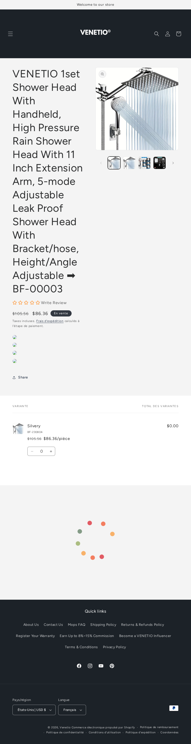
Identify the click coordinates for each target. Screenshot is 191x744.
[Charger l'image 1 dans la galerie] (114, 163)
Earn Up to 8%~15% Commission (87, 636)
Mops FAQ (77, 625)
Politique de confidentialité (65, 732)
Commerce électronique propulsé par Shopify (103, 727)
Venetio (65, 727)
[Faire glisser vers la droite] (173, 163)
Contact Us (53, 625)
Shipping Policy (103, 625)
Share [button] (23, 377)
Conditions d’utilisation (105, 732)
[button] (10, 33)
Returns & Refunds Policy (142, 625)
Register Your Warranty (35, 636)
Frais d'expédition (50, 321)
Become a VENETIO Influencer (145, 636)
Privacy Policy (114, 647)
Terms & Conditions (81, 647)
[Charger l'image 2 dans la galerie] (129, 163)
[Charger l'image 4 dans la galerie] (159, 163)
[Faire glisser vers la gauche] (101, 163)
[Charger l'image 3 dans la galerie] (144, 163)
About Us (31, 625)
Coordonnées (169, 732)
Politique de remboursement (159, 727)
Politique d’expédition (140, 732)
